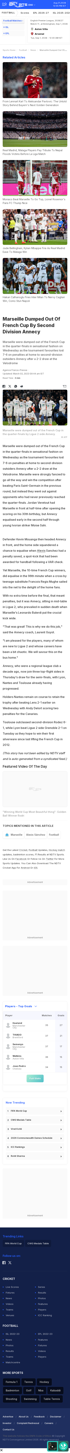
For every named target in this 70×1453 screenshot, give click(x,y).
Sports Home (9, 50)
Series (41, 1287)
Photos (42, 1298)
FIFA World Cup (19, 1111)
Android (25, 867)
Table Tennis (51, 1398)
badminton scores (23, 854)
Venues (10, 1315)
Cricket (23, 850)
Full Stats (35, 1078)
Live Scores (12, 1287)
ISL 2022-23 (12, 1333)
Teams (9, 1309)
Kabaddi (55, 1390)
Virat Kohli (16, 1129)
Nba (40, 1390)
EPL (7, 33)
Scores (25, 12)
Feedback (39, 1416)
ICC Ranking (45, 1315)
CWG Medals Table (21, 1120)
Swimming (30, 1398)
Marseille (16, 834)
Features (43, 1304)
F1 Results (41, 854)
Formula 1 (11, 1381)
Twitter (50, 858)
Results (42, 1292)
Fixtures (10, 1292)
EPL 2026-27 (41, 12)
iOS (36, 867)
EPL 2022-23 (45, 1333)
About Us (24, 1416)
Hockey (44, 1381)
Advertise (8, 1416)
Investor (7, 1423)
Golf (28, 1390)
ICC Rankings (18, 1147)
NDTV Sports (57, 854)
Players (42, 1309)
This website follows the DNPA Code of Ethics (27, 1436)
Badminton (12, 1390)
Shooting (11, 1398)
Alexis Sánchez (35, 834)
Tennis (28, 1381)
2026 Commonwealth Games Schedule (31, 1138)
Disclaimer (55, 1416)
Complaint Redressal (28, 1423)
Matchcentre (13, 1362)
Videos (9, 1304)
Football (8, 12)
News (33, 50)
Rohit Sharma (18, 1156)
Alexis (41, 550)
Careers (49, 1423)
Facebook (21, 858)
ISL (7, 27)
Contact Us (8, 1429)
